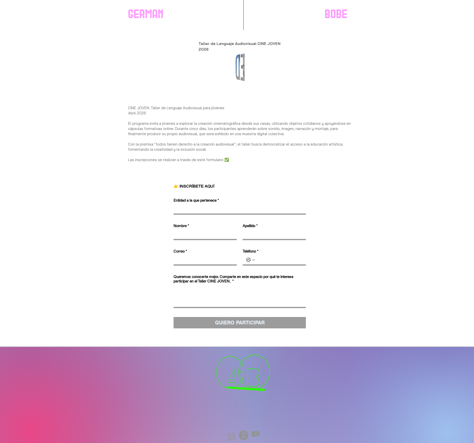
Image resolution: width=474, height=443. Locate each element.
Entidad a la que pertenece (196, 200)
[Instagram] (242, 423)
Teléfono (250, 251)
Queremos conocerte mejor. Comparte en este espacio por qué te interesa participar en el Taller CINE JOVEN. (233, 278)
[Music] (243, 435)
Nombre (181, 226)
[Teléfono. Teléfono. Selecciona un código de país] (251, 260)
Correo (180, 251)
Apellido (250, 226)
